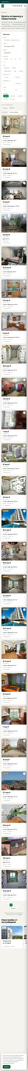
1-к (11, 59)
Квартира (6, 68)
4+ (4, 62)
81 (24, 905)
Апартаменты (7, 71)
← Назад (5, 905)
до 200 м (12, 96)
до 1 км (6, 99)
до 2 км (12, 99)
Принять (6, 1066)
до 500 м (20, 96)
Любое (6, 96)
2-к (15, 59)
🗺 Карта (12, 108)
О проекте (20, 914)
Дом (15, 71)
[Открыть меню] (25, 6)
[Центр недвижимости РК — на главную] (2, 6)
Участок (21, 71)
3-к (20, 59)
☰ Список (5, 108)
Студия (6, 59)
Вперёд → (14, 908)
